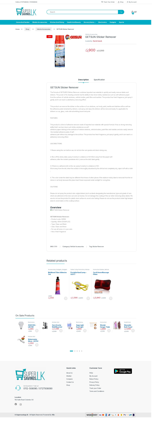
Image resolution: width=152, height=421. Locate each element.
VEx (53, 415)
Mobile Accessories (39, 22)
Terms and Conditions (96, 391)
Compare (69, 379)
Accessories (52, 269)
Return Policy (93, 379)
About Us (69, 373)
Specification (99, 80)
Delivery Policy (94, 385)
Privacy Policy (94, 382)
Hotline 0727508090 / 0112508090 (26, 2)
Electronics (102, 22)
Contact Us (70, 382)
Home (17, 29)
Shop (121, 2)
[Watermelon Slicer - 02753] (21, 340)
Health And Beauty (74, 22)
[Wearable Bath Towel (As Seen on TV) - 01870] (118, 325)
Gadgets (113, 22)
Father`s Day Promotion (77, 269)
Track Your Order (109, 2)
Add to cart (66, 298)
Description (83, 80)
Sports (121, 22)
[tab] (83, 81)
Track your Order (95, 388)
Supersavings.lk (22, 415)
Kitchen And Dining (57, 22)
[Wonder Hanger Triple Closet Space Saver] (94, 325)
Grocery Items (89, 22)
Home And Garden (22, 22)
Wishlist (68, 376)
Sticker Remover (98, 246)
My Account (132, 2)
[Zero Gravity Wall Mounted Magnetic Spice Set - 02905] (45, 325)
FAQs (91, 373)
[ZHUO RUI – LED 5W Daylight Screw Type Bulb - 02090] (21, 325)
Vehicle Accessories (43, 29)
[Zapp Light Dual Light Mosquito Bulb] (70, 325)
